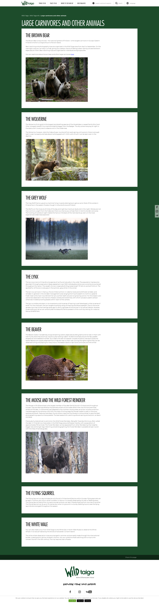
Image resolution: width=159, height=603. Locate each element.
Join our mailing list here (79, 308)
